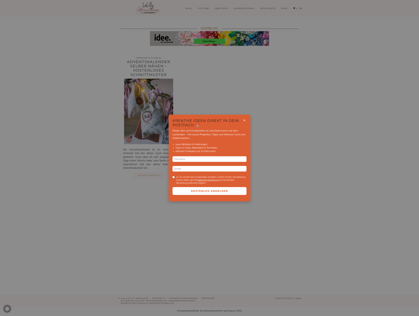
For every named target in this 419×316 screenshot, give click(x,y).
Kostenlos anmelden (209, 190)
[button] (7, 309)
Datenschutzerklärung (208, 180)
